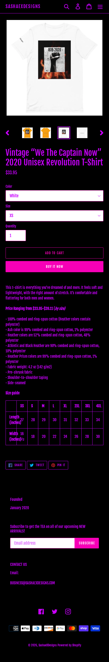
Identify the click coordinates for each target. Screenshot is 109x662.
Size (8, 206)
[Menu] (100, 6)
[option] (27, 132)
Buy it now (54, 267)
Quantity (11, 226)
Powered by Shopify (69, 645)
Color (9, 186)
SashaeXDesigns (23, 6)
